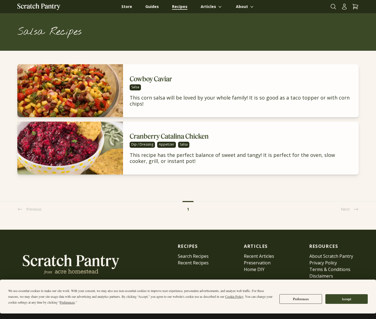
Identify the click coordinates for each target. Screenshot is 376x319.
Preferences (301, 299)
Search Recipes (193, 256)
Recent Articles (259, 256)
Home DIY (254, 269)
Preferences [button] (67, 302)
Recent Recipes (193, 263)
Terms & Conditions (329, 269)
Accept (346, 299)
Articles (208, 6)
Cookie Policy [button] (234, 296)
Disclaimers (321, 276)
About (242, 6)
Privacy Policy (323, 263)
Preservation (257, 263)
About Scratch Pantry (331, 256)
